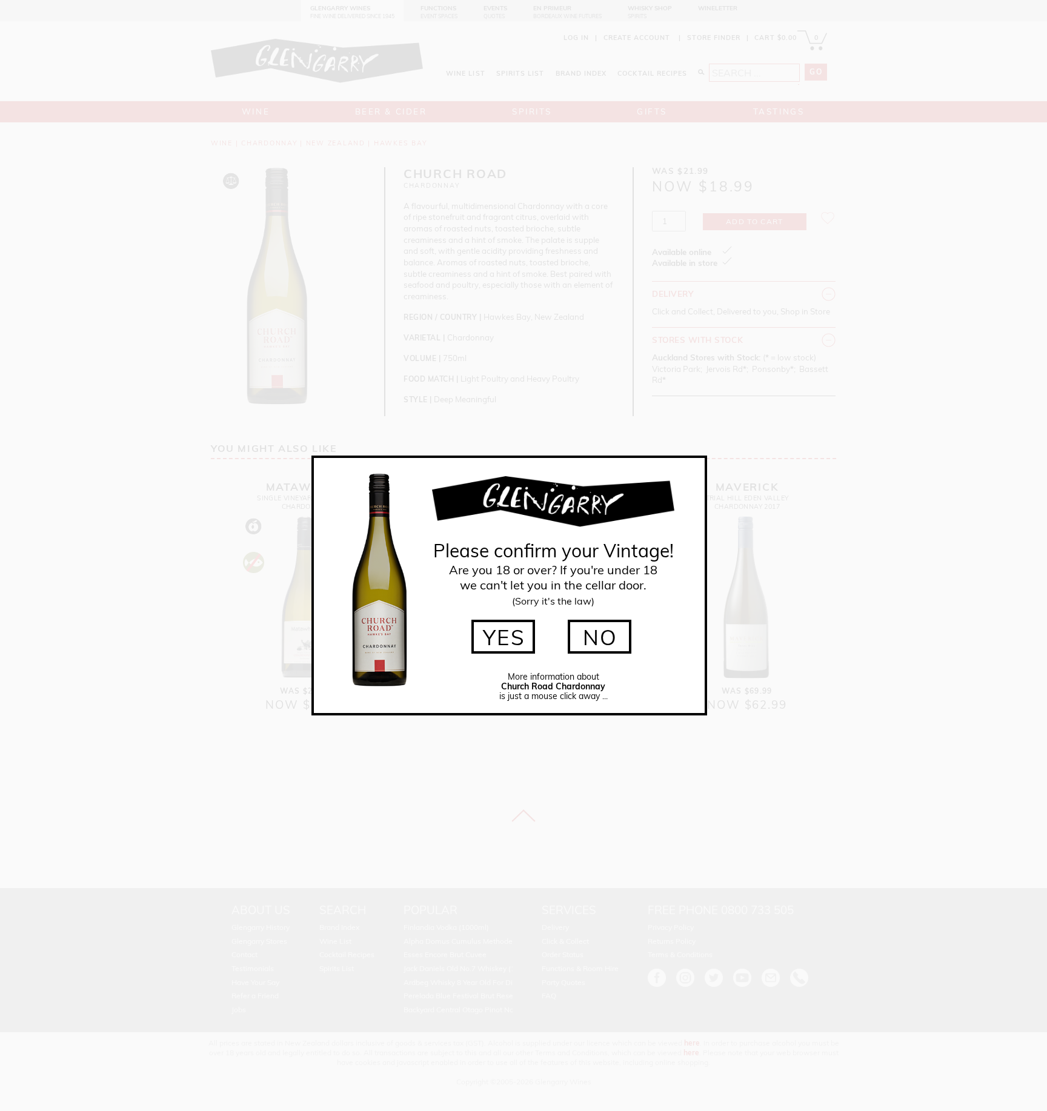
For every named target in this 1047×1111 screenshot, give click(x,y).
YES (504, 637)
